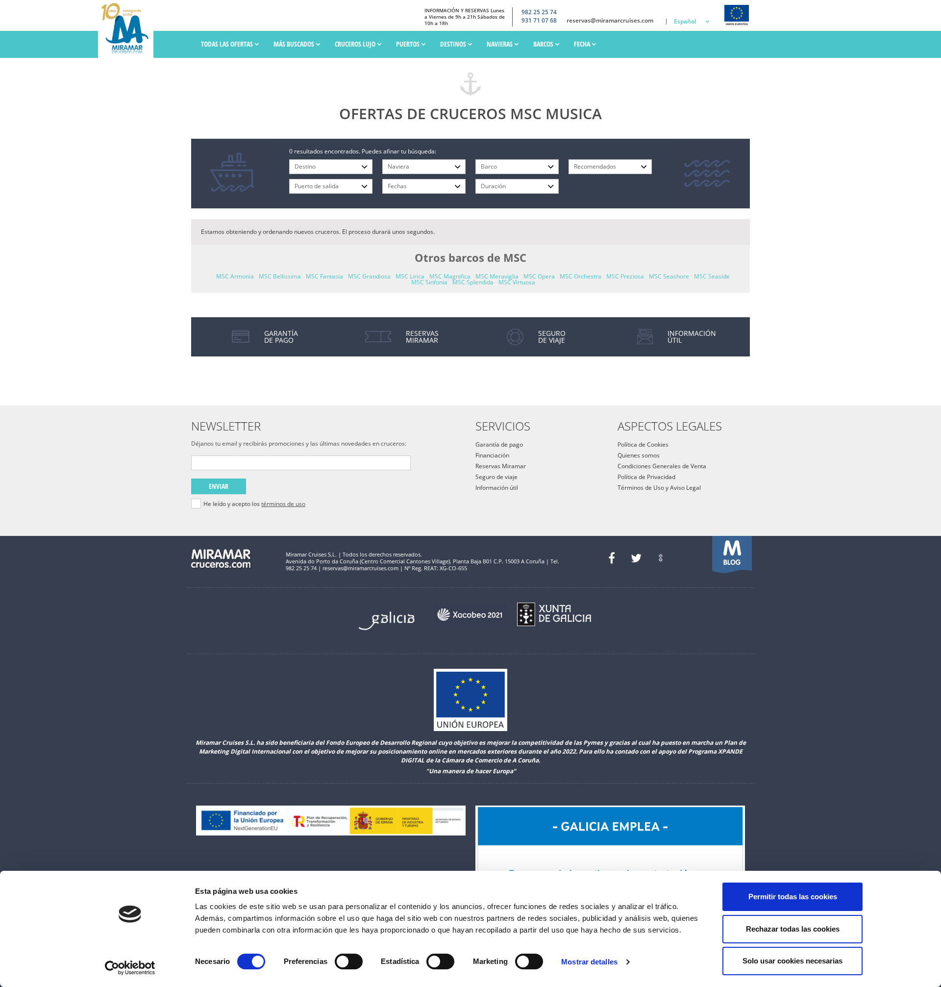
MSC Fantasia (324, 276)
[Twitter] (636, 558)
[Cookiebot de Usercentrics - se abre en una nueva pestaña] (130, 968)
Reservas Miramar (500, 466)
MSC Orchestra (580, 276)
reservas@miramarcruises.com (610, 21)
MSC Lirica (410, 276)
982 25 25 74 (539, 12)
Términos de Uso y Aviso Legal (659, 487)
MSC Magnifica (449, 276)
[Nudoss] (660, 558)
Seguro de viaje (496, 477)
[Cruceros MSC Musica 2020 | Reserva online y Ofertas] (128, 29)
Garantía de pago (499, 444)
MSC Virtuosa (516, 282)
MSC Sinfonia (429, 282)
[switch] (349, 961)
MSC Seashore (669, 276)
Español (685, 21)
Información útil (496, 487)
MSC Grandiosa (369, 276)
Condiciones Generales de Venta (662, 466)
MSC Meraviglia (497, 276)
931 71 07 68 (539, 21)
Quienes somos (639, 455)
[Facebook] (611, 558)
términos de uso (283, 504)
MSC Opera (539, 276)
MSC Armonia (235, 276)
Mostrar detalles (589, 962)
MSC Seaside (712, 276)
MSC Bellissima (280, 276)
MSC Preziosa (625, 276)
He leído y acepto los (254, 504)
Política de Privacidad (646, 477)
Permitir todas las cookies (792, 896)
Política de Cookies (643, 444)
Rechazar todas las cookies (793, 929)
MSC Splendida (473, 282)
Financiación (492, 455)
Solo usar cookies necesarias (792, 961)
